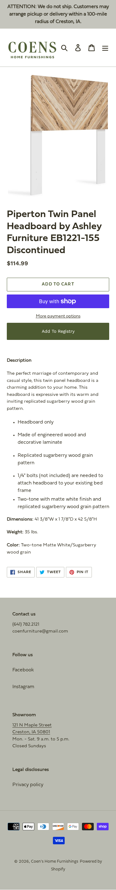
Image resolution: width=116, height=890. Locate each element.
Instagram (23, 687)
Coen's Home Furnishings (54, 862)
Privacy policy (27, 785)
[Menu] (105, 48)
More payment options (58, 316)
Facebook (23, 670)
